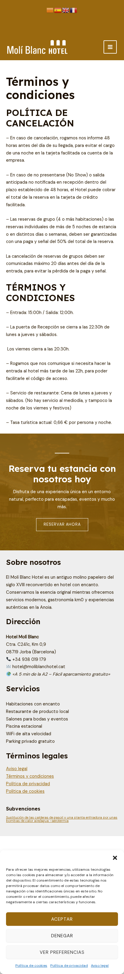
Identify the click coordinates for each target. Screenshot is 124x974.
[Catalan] (50, 10)
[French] (74, 10)
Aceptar (62, 919)
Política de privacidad (69, 965)
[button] (115, 858)
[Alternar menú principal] (110, 47)
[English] (66, 10)
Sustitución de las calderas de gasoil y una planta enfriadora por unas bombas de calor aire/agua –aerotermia (61, 819)
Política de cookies (31, 965)
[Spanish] (58, 10)
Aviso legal (100, 965)
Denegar (62, 936)
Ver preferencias (62, 952)
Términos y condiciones (30, 776)
